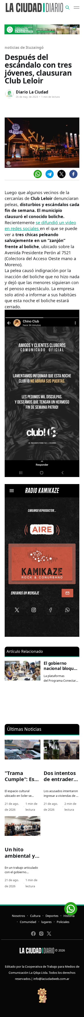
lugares (46, 922)
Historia (68, 916)
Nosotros (18, 916)
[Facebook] (73, 174)
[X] (61, 174)
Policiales (63, 922)
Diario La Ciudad (32, 92)
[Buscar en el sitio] (67, 7)
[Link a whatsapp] (70, 907)
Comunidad (28, 922)
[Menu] (76, 7)
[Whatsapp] (38, 174)
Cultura (35, 916)
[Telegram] (50, 174)
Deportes (52, 916)
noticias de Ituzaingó (24, 47)
